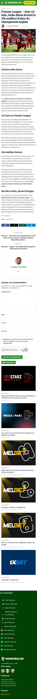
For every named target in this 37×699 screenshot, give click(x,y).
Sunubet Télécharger (9, 634)
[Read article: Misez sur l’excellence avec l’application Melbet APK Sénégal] (18, 525)
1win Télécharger (9, 614)
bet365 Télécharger (9, 618)
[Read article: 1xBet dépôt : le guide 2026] (18, 562)
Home (2, 8)
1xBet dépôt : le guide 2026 (9, 580)
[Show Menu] (2, 2)
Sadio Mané (9, 219)
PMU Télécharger (8, 646)
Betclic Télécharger (9, 630)
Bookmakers (5, 393)
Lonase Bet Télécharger (10, 642)
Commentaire (6, 292)
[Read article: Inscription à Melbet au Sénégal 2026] (18, 490)
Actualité (8, 8)
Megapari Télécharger (11, 612)
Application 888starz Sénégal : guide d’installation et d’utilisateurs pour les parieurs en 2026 (18, 397)
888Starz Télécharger (10, 626)
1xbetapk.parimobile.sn (7, 679)
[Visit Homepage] (13, 2)
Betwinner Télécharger (11, 604)
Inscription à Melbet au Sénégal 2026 (13, 507)
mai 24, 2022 (25, 26)
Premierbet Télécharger (10, 649)
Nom (3, 315)
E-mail (4, 323)
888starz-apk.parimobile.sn (8, 685)
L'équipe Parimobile (13, 26)
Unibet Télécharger (9, 638)
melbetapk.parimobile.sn (8, 681)
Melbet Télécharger (10, 608)
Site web (4, 331)
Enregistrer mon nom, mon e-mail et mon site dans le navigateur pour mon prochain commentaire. (18, 341)
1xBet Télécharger (10, 600)
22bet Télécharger (9, 622)
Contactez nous (5, 694)
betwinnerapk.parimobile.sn (8, 683)
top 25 (23, 62)
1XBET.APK (30, 3)
